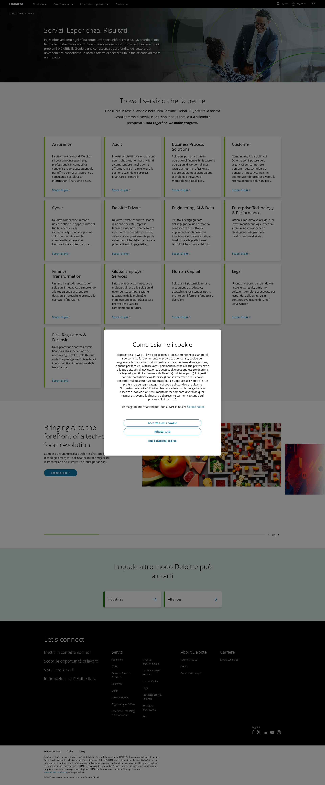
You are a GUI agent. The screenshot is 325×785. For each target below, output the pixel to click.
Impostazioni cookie (162, 441)
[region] (162, 392)
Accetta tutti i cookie (162, 423)
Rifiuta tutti (162, 431)
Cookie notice (195, 406)
